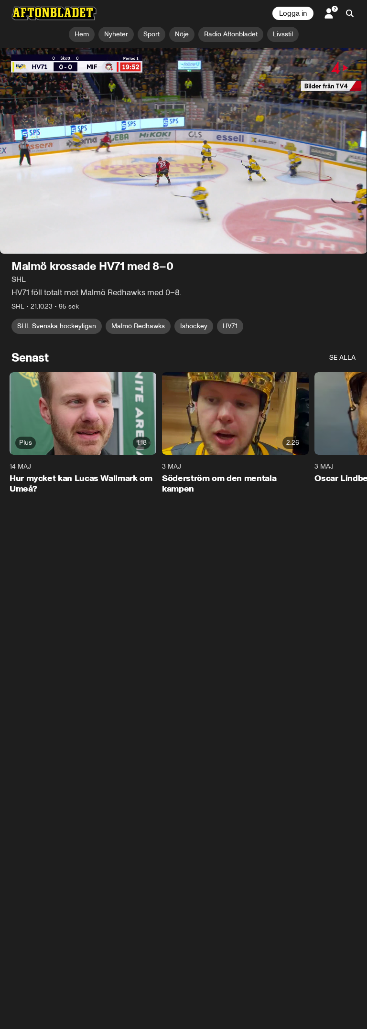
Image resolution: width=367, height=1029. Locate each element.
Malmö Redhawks (138, 326)
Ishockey (193, 326)
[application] (183, 151)
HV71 (230, 326)
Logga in (293, 13)
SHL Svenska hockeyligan (56, 326)
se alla (342, 358)
